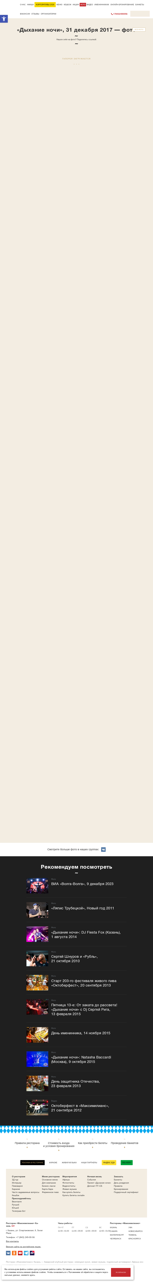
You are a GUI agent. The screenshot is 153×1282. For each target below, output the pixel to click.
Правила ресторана (27, 1143)
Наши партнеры (89, 1163)
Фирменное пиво (50, 1192)
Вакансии (25, 14)
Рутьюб (15, 1205)
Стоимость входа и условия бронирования (58, 1145)
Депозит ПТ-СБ (94, 1186)
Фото (82, 5)
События (91, 1179)
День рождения (121, 1183)
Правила (118, 1186)
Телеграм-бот (18, 1211)
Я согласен (121, 1272)
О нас (23, 5)
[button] (4, 19)
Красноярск (134, 1239)
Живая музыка (69, 1163)
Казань (113, 1227)
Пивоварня (17, 1186)
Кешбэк (67, 5)
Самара (113, 1231)
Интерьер (16, 1183)
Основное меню (50, 1179)
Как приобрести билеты (92, 1143)
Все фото (139, 29)
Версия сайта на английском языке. (23, 1246)
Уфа (130, 1227)
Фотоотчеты (68, 1183)
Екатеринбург (117, 1235)
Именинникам (101, 5)
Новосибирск (135, 1231)
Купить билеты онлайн (73, 1195)
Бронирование (121, 1189)
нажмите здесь (28, 1275)
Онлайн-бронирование (122, 5)
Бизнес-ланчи (48, 1186)
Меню (59, 5)
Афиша (30, 5)
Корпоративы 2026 (45, 5)
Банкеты (139, 5)
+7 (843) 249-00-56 (25, 1237)
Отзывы (35, 14)
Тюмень (132, 1235)
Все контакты (12, 1241)
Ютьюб (15, 1208)
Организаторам (48, 14)
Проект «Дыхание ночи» (99, 1183)
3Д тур (15, 1179)
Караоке (53, 1163)
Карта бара (47, 1189)
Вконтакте (17, 1201)
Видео (90, 5)
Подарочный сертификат (126, 1192)
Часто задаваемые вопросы (25, 1192)
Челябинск (115, 1239)
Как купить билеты (71, 1192)
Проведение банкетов (124, 1143)
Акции (76, 5)
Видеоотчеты (68, 1186)
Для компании (49, 1183)
